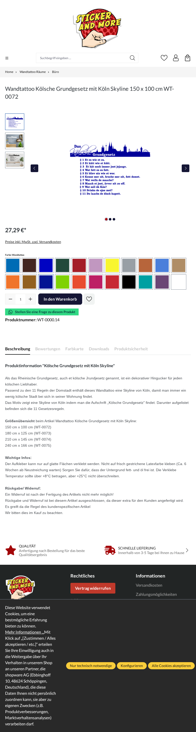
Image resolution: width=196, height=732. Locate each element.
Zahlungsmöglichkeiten (156, 594)
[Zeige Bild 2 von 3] (110, 219)
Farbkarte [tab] (74, 348)
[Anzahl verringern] (10, 299)
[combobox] (81, 58)
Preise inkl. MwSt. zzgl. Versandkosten (33, 242)
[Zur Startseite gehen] (98, 27)
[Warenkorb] (187, 58)
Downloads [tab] (99, 348)
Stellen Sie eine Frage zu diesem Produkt (45, 312)
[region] (98, 168)
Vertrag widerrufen (93, 588)
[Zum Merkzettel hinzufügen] (89, 299)
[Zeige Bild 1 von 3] (106, 219)
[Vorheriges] (34, 168)
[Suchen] (132, 58)
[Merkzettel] (164, 58)
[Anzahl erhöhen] (30, 299)
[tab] (17, 349)
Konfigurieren (132, 665)
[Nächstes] (185, 168)
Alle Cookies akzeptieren (171, 665)
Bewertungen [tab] (47, 348)
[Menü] (7, 58)
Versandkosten (149, 585)
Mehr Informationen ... (24, 632)
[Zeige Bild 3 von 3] (114, 219)
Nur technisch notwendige (91, 665)
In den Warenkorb (60, 299)
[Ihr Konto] (176, 58)
